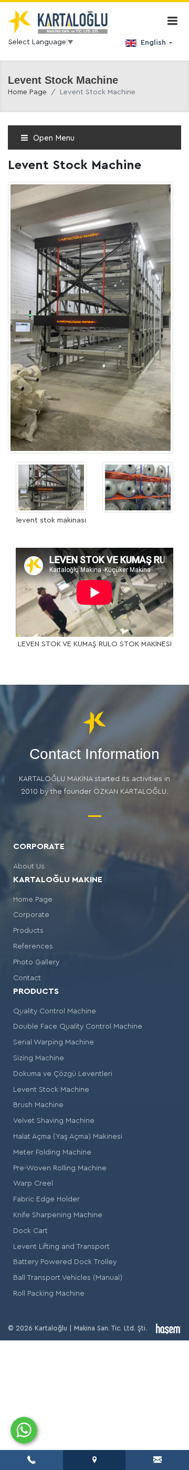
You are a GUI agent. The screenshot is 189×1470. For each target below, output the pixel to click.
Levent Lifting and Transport (61, 1246)
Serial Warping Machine (53, 1042)
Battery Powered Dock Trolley (65, 1262)
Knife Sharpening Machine (57, 1215)
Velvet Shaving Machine (53, 1120)
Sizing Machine (38, 1058)
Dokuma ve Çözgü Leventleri (62, 1074)
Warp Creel (33, 1183)
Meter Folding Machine (52, 1152)
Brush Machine (38, 1105)
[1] (172, 20)
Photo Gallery (36, 962)
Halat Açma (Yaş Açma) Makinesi (67, 1136)
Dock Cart (30, 1231)
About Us (29, 866)
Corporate (31, 915)
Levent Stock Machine (51, 1089)
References (33, 946)
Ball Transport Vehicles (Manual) (67, 1277)
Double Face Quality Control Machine (77, 1026)
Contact (27, 978)
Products (28, 930)
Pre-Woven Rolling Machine (60, 1168)
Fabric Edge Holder (46, 1199)
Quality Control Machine (54, 1011)
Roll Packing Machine (49, 1293)
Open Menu (53, 138)
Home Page (27, 92)
